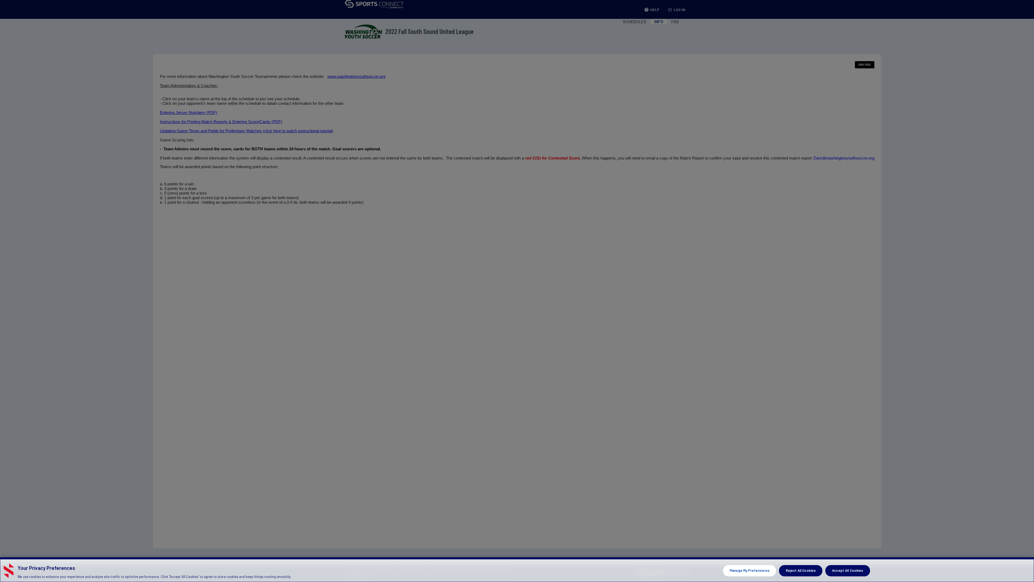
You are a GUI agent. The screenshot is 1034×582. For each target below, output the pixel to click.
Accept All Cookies (847, 570)
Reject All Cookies (801, 570)
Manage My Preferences (749, 570)
